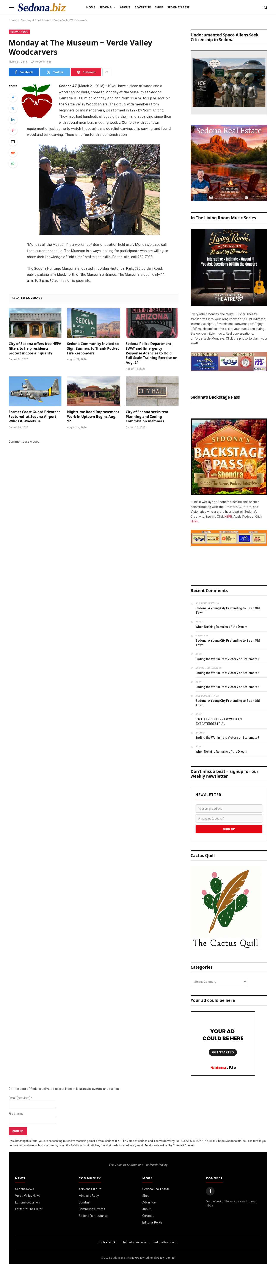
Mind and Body (89, 1195)
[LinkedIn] (13, 119)
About (125, 7)
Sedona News (19, 31)
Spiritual (84, 1202)
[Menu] (11, 7)
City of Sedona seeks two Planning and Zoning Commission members (147, 417)
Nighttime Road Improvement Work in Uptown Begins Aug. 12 (93, 417)
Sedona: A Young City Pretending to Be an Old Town (228, 610)
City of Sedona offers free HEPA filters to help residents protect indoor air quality (35, 349)
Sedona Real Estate (156, 1189)
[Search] (265, 7)
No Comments (43, 61)
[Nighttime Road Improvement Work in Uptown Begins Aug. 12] (93, 391)
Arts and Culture (90, 1189)
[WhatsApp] (13, 163)
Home (90, 7)
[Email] (13, 141)
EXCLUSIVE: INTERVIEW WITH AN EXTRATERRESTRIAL (219, 721)
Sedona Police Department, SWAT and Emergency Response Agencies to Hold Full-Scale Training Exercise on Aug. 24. (151, 353)
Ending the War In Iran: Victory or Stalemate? (227, 659)
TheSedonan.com (133, 1242)
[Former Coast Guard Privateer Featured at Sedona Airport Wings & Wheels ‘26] (35, 391)
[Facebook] (13, 97)
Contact (148, 1215)
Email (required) (21, 1098)
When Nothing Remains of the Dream (221, 626)
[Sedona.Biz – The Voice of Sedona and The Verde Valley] (41, 7)
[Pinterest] (13, 130)
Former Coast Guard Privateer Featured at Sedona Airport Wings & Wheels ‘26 (34, 417)
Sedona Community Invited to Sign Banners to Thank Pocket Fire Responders (93, 349)
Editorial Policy (152, 1222)
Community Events (92, 1209)
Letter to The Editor (28, 1209)
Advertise (143, 7)
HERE (228, 517)
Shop (159, 7)
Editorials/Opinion (27, 1202)
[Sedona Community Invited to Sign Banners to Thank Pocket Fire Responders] (93, 323)
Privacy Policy (135, 1257)
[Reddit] (13, 152)
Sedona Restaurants (93, 1215)
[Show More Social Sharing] (106, 72)
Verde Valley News (28, 1195)
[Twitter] (13, 108)
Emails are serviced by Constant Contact (169, 1145)
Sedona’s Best (178, 7)
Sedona (105, 7)
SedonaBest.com (164, 1242)
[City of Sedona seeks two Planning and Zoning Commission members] (152, 391)
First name (16, 1113)
